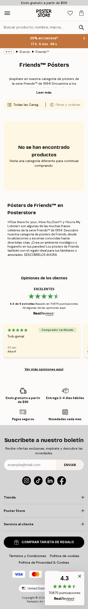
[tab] (70, 13)
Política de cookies (64, 556)
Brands (25, 52)
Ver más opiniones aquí (44, 369)
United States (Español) (45, 588)
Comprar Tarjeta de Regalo (48, 542)
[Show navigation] (7, 13)
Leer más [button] (44, 92)
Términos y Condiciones (27, 556)
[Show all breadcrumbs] (9, 51)
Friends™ (42, 52)
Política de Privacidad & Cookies (44, 562)
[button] (64, 588)
